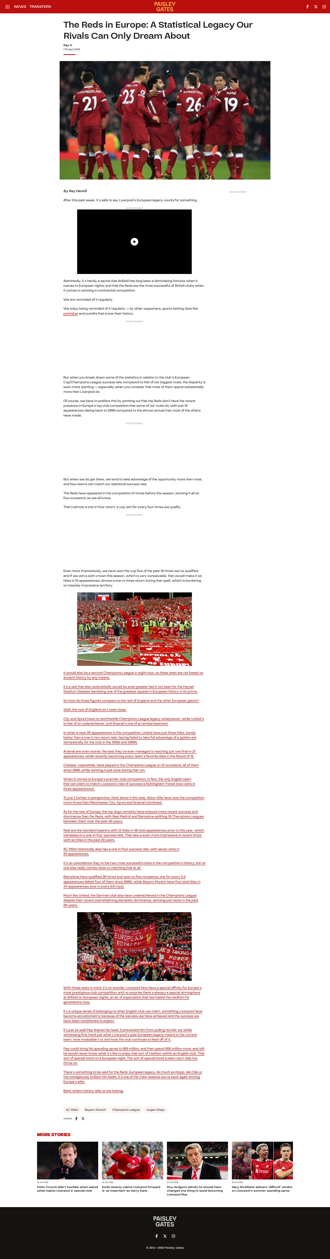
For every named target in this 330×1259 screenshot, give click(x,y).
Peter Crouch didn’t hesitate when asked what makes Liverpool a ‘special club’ (67, 1189)
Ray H (67, 45)
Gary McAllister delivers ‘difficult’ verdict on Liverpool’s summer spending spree (262, 1189)
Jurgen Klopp (155, 1110)
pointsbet (70, 313)
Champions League (126, 1110)
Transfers (40, 6)
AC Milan (72, 1110)
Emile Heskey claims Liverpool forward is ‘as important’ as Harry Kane (131, 1189)
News (20, 6)
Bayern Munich (95, 1110)
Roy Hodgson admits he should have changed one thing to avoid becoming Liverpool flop (195, 1190)
